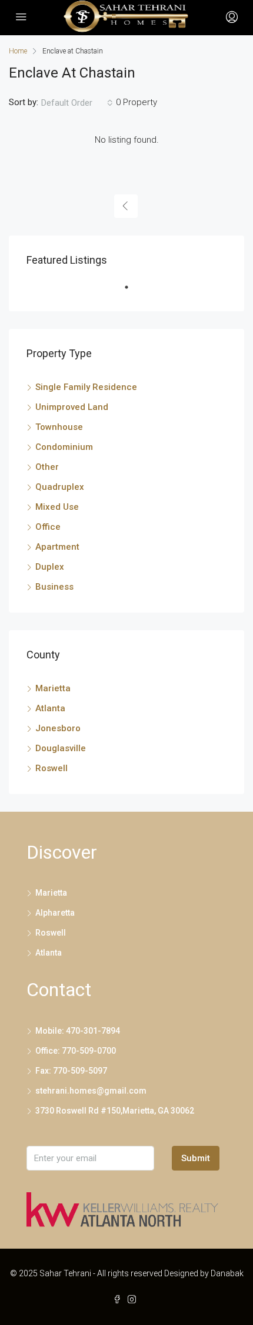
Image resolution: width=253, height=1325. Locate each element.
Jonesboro (58, 728)
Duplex (49, 566)
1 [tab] (132, 292)
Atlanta (50, 708)
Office (48, 527)
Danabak (227, 1273)
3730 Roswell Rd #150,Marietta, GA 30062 (114, 1110)
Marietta (53, 688)
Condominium (64, 447)
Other (47, 467)
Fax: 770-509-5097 (71, 1070)
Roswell (51, 768)
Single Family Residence (86, 387)
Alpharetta (55, 912)
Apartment (57, 547)
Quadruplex (59, 487)
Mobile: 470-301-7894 (77, 1030)
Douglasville (60, 748)
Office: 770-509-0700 (75, 1050)
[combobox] (77, 102)
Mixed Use (57, 507)
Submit (195, 1158)
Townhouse (59, 427)
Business (54, 586)
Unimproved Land (71, 407)
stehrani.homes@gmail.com (91, 1090)
